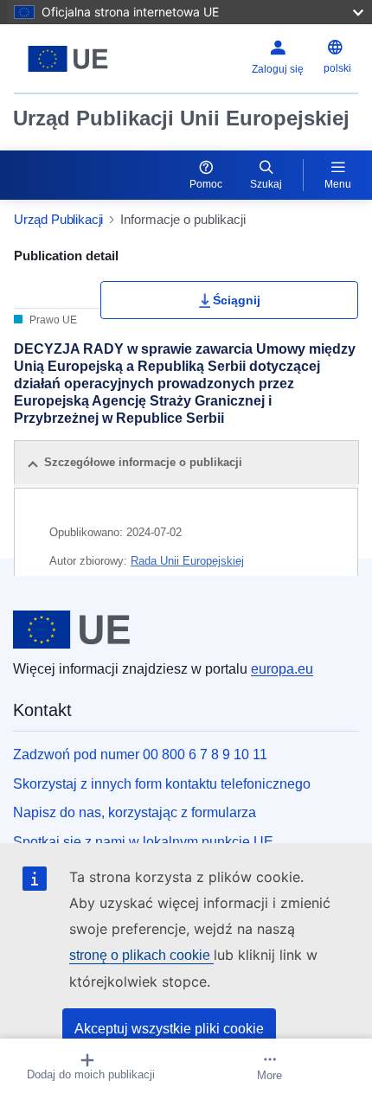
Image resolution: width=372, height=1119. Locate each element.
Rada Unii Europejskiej (187, 560)
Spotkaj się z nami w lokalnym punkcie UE (143, 841)
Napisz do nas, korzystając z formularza (134, 812)
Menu (337, 184)
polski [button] (337, 68)
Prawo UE (52, 320)
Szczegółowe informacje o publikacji (143, 462)
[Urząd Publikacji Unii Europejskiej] (74, 59)
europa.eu (282, 669)
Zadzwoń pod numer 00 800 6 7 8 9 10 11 (140, 754)
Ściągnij (236, 300)
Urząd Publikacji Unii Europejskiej (181, 118)
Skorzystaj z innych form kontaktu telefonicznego (162, 784)
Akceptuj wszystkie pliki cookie (169, 1028)
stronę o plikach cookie (141, 955)
